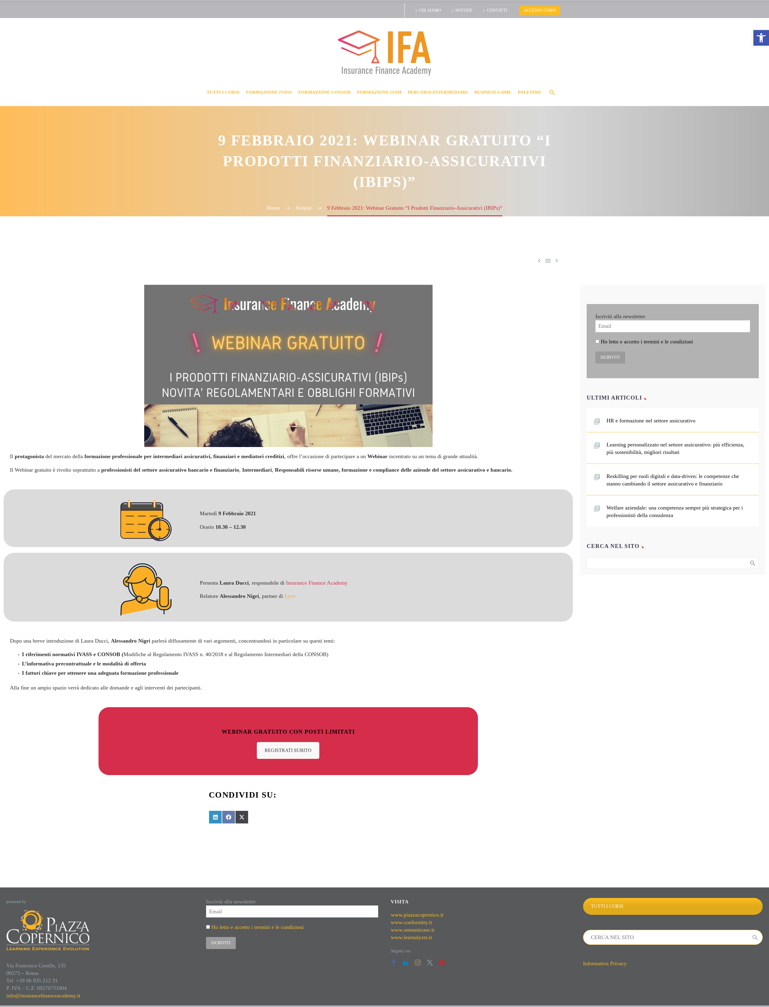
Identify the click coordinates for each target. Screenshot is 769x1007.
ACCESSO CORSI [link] (540, 10)
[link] (761, 38)
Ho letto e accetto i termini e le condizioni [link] (647, 342)
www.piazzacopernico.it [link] (417, 915)
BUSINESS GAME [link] (492, 92)
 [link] (539, 260)
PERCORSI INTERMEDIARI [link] (438, 92)
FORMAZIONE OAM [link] (379, 92)
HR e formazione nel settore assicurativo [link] (650, 421)
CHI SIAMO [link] (430, 10)
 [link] (548, 260)
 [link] (556, 260)
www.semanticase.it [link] (412, 930)
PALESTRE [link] (529, 92)
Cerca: (752, 563)
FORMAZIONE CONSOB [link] (324, 92)
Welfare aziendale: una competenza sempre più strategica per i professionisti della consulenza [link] (674, 511)
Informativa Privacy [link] (605, 963)
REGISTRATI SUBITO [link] (288, 750)
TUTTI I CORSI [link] (223, 92)
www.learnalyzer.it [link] (411, 937)
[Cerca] (755, 937)
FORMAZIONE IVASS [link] (269, 92)
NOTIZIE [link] (464, 10)
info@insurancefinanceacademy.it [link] (43, 996)
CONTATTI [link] (497, 10)
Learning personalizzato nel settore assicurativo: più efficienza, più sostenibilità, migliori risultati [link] (675, 448)
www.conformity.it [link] (411, 922)
